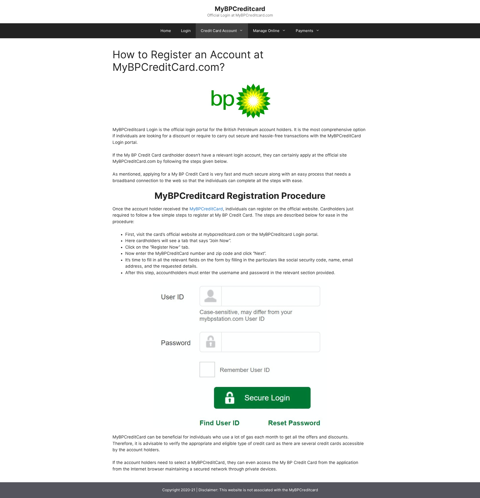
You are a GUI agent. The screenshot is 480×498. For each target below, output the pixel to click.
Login (186, 30)
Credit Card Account (219, 30)
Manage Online (266, 30)
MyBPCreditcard (240, 9)
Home (165, 30)
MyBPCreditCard (206, 208)
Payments (304, 30)
